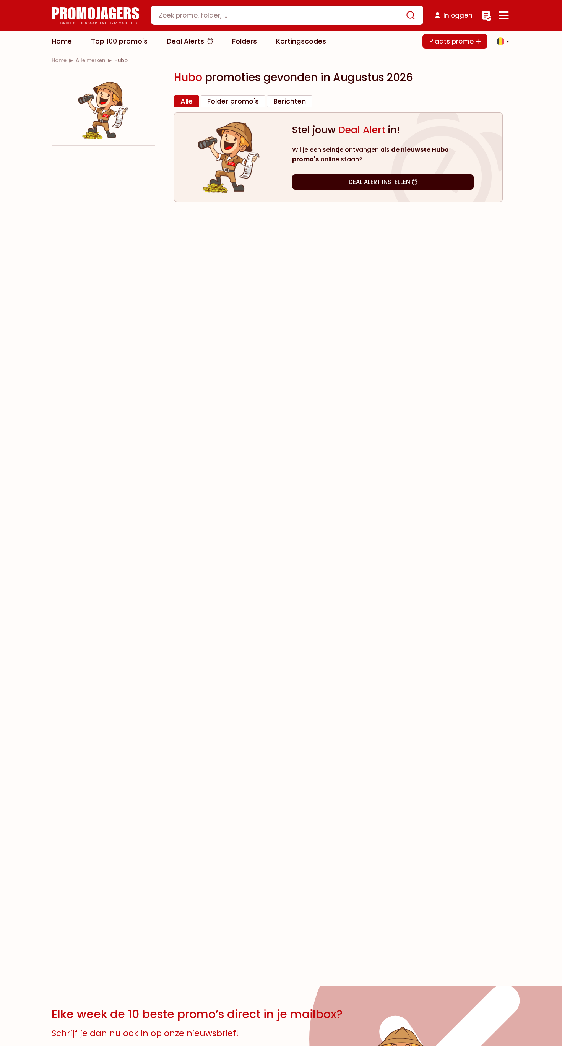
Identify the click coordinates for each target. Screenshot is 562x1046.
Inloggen (458, 15)
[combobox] (287, 15)
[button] (500, 41)
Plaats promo (452, 41)
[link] (59, 60)
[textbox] (281, 15)
